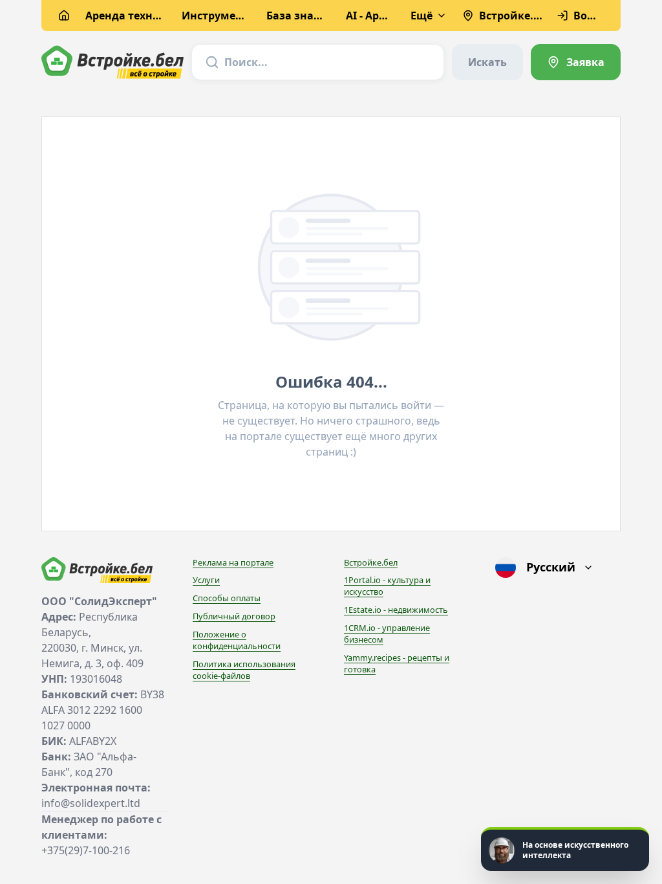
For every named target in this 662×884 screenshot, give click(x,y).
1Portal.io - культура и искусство (387, 585)
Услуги (206, 580)
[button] (565, 849)
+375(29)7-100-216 (85, 850)
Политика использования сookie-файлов (244, 669)
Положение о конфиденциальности (237, 640)
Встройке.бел (371, 562)
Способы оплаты (227, 598)
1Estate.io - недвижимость (396, 609)
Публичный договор (234, 616)
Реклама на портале (233, 562)
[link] (576, 62)
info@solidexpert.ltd (90, 803)
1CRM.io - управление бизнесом (387, 633)
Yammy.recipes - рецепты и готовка (396, 663)
